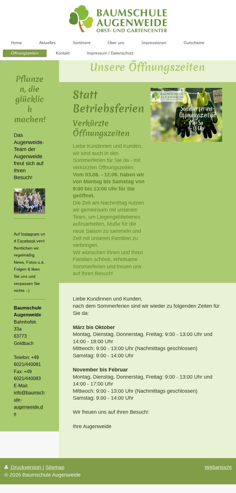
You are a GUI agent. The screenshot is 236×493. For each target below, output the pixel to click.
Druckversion (26, 467)
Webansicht (218, 467)
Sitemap (54, 467)
